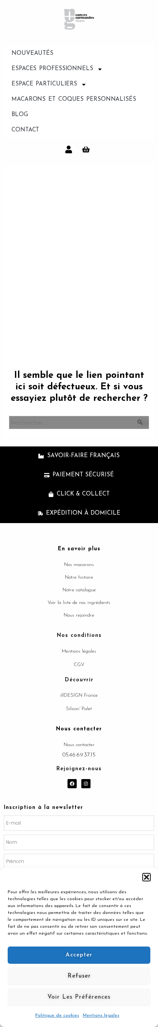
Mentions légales (101, 1015)
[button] (146, 877)
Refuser (79, 976)
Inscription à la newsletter (43, 807)
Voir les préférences (79, 997)
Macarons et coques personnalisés (74, 99)
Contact (25, 130)
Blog (20, 115)
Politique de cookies (57, 1015)
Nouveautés (32, 53)
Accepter (79, 955)
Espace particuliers (44, 84)
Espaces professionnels (52, 69)
